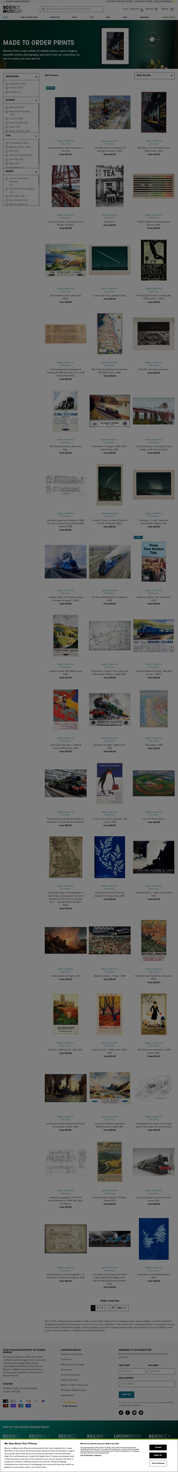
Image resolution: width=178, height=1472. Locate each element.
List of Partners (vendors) (91, 1456)
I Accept (158, 1447)
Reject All (158, 1455)
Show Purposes (158, 1463)
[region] (89, 1455)
